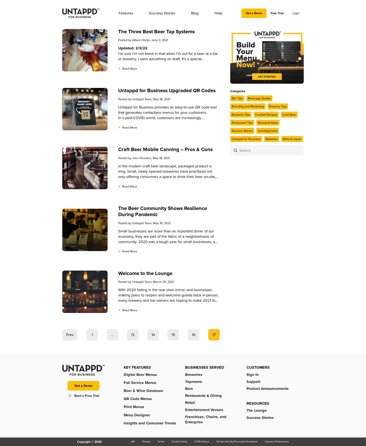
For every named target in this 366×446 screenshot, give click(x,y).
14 (153, 334)
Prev (70, 334)
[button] (126, 13)
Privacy (146, 441)
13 (132, 334)
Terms (161, 441)
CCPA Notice (201, 441)
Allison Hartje (141, 40)
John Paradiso (141, 158)
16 (193, 334)
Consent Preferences (277, 441)
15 (173, 334)
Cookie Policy (179, 441)
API (133, 441)
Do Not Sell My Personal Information (237, 441)
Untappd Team (142, 99)
